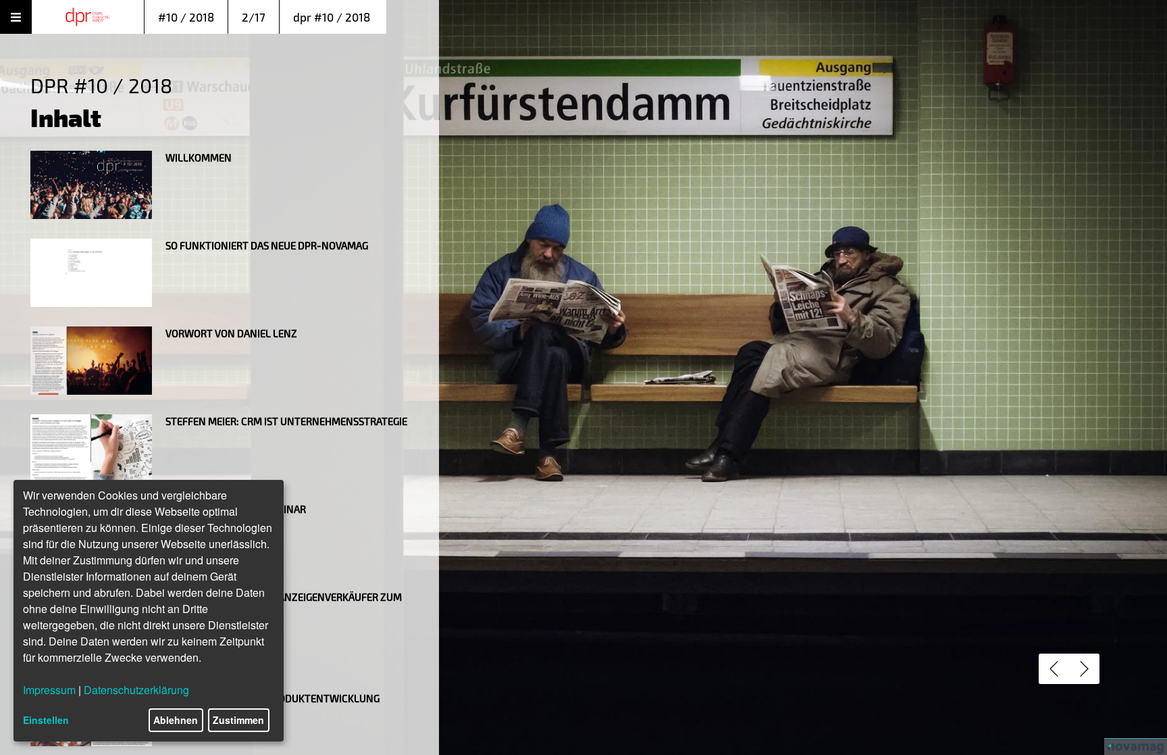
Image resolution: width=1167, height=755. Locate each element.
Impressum (49, 690)
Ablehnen (175, 720)
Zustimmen (238, 720)
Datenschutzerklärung (136, 690)
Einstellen (46, 720)
